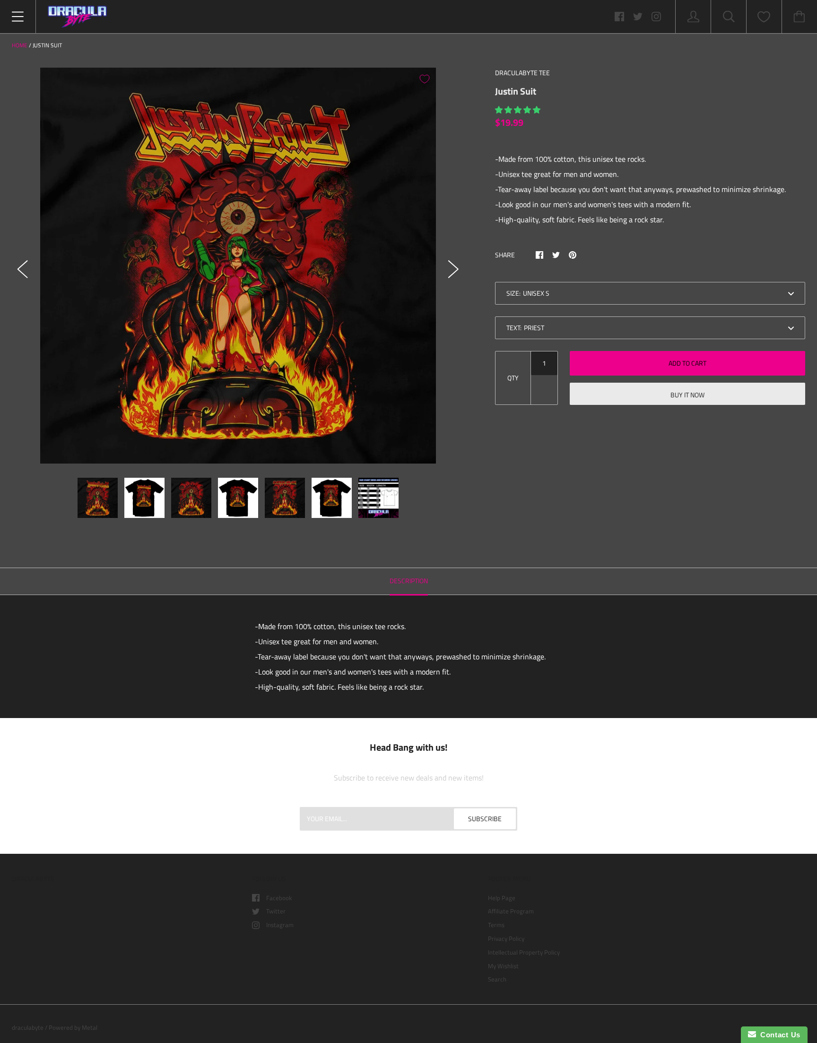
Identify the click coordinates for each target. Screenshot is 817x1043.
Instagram (280, 924)
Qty (513, 378)
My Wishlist (503, 966)
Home (19, 45)
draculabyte (27, 1027)
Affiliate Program (511, 911)
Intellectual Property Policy (524, 952)
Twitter (276, 911)
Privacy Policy (506, 938)
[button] (518, 109)
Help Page (501, 898)
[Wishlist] (764, 17)
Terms (496, 924)
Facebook (279, 898)
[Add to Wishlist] (424, 79)
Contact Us (778, 1035)
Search (497, 979)
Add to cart (687, 363)
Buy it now (687, 395)
